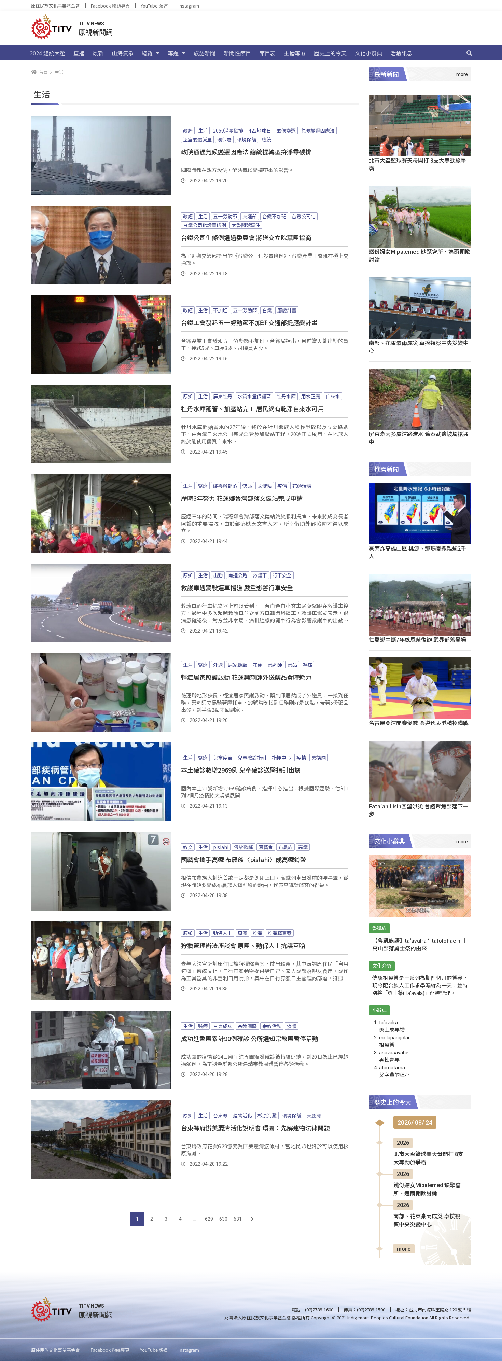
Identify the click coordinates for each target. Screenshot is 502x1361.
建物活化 (242, 1115)
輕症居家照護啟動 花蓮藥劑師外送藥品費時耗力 (246, 676)
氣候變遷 (286, 130)
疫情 (282, 485)
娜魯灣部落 (225, 485)
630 (223, 1219)
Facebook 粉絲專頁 (110, 5)
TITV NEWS (91, 23)
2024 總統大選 (47, 53)
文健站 (264, 485)
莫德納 (318, 757)
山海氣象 (123, 53)
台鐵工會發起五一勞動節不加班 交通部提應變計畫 (249, 322)
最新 (98, 53)
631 (238, 1219)
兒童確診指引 (252, 757)
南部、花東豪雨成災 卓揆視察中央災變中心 (419, 346)
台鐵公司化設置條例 (204, 225)
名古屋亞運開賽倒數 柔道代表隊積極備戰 (419, 723)
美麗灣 (314, 1115)
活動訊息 (401, 53)
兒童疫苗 (222, 757)
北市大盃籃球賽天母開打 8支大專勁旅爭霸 (417, 164)
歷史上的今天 (330, 53)
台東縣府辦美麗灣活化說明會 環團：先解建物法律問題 (255, 1127)
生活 (203, 130)
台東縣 (220, 1115)
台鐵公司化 (304, 216)
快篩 (247, 485)
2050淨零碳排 (228, 130)
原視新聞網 (96, 32)
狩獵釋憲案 (280, 933)
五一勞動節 (225, 216)
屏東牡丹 (222, 396)
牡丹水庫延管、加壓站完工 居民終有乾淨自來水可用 (252, 408)
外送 (218, 664)
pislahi (220, 847)
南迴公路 (237, 575)
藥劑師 (275, 664)
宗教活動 (271, 1026)
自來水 (333, 396)
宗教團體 (247, 1026)
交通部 (249, 216)
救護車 (260, 575)
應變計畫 (286, 310)
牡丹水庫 (286, 396)
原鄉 (188, 396)
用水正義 (310, 396)
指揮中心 (281, 757)
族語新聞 (204, 53)
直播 (78, 53)
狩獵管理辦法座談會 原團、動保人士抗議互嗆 (243, 945)
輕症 (307, 664)
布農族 (285, 847)
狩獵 (257, 933)
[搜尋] (469, 53)
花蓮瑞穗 (301, 485)
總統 (266, 139)
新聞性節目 (237, 53)
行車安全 (282, 575)
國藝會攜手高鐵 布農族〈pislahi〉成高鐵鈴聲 (243, 859)
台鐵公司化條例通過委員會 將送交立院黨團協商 (246, 237)
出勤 (218, 575)
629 (209, 1219)
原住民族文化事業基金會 (55, 5)
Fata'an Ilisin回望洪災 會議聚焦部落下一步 (418, 810)
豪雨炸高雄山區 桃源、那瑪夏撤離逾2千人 (417, 552)
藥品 (292, 664)
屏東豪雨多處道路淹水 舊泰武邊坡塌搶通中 (419, 438)
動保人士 (222, 933)
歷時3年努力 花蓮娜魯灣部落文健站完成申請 (242, 498)
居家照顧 (237, 664)
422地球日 (260, 130)
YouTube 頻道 (154, 5)
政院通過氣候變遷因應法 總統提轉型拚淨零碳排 (246, 151)
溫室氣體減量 (197, 139)
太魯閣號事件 (246, 225)
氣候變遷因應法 (318, 130)
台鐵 (267, 310)
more (404, 1249)
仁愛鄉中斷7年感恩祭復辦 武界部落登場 (417, 639)
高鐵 (303, 847)
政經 (188, 130)
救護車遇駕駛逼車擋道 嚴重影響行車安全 (237, 587)
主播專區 (295, 53)
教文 (188, 847)
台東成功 (222, 1026)
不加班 (220, 310)
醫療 (203, 485)
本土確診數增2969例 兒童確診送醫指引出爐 (241, 769)
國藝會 (266, 847)
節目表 (267, 53)
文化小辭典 (368, 53)
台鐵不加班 (274, 216)
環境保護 (246, 139)
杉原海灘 (267, 1115)
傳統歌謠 (243, 847)
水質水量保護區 (254, 396)
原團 (242, 933)
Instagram (189, 5)
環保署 (224, 139)
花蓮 (257, 664)
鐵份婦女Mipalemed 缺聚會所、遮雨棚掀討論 (419, 255)
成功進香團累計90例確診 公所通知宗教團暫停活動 (249, 1038)
